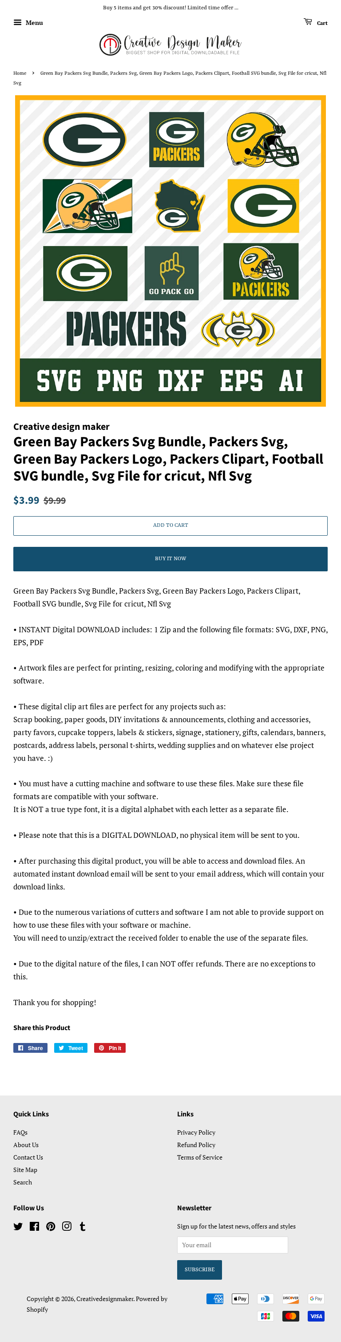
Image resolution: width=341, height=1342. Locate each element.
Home (19, 73)
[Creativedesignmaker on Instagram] (66, 1228)
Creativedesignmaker (104, 1298)
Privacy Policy (196, 1132)
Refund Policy (196, 1144)
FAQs (20, 1132)
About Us (26, 1144)
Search (22, 1182)
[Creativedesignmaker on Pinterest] (51, 1228)
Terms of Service (199, 1157)
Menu (33, 22)
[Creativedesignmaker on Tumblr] (82, 1228)
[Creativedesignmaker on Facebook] (34, 1228)
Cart (322, 23)
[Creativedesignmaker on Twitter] (18, 1228)
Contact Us (28, 1157)
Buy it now (170, 559)
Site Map (25, 1169)
